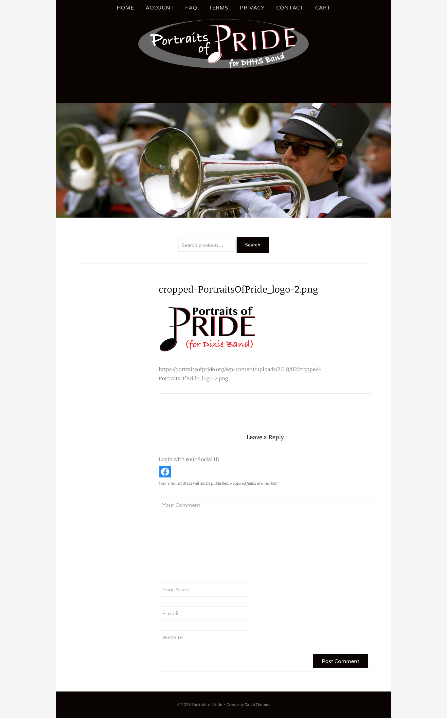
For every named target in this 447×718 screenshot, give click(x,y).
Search (252, 245)
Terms (218, 7)
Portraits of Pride (206, 704)
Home (125, 7)
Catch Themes (257, 704)
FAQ (191, 7)
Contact (290, 7)
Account (160, 7)
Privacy (252, 7)
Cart (322, 7)
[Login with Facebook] (165, 471)
